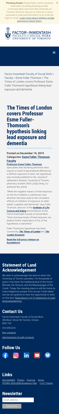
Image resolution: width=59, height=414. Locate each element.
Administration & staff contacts (18, 337)
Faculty (11, 160)
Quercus (31, 380)
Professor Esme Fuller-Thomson (24, 164)
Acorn (41, 380)
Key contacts (9, 332)
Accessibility (8, 380)
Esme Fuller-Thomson (36, 157)
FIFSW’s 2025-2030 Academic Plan (19, 383)
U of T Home (46, 383)
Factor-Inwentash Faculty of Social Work (28, 34)
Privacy (21, 380)
